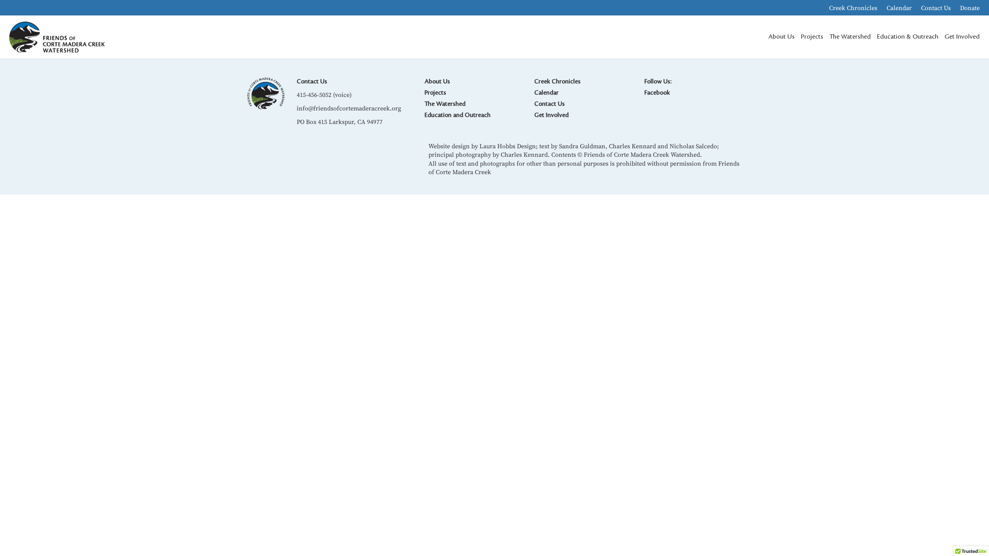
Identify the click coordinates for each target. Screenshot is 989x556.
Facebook (657, 92)
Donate (970, 7)
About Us (437, 81)
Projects (435, 92)
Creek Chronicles (853, 7)
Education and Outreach (458, 115)
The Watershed (445, 103)
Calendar (899, 7)
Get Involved (551, 115)
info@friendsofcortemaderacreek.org (349, 108)
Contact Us (936, 7)
